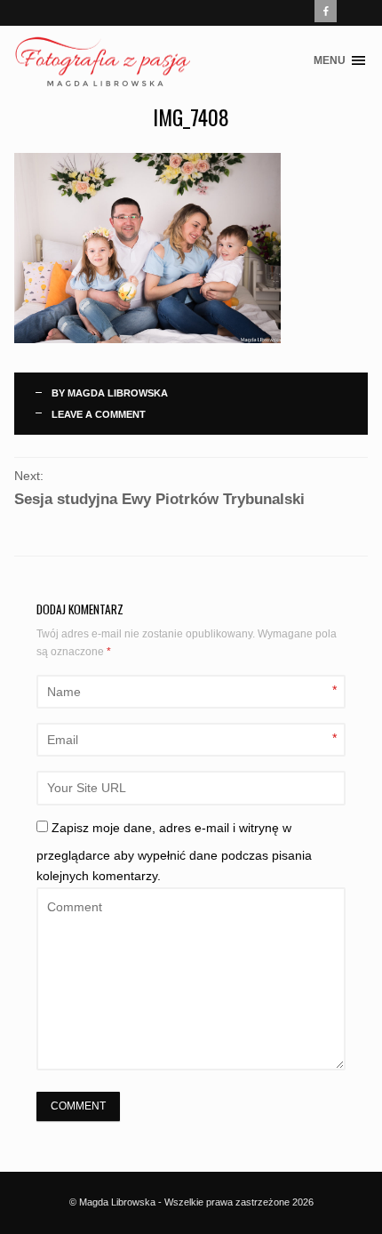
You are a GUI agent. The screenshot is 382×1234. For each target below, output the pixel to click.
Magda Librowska (118, 393)
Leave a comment (99, 414)
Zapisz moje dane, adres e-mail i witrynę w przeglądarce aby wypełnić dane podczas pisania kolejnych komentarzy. (174, 852)
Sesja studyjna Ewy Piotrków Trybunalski (159, 499)
